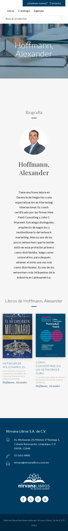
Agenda (39, 10)
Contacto (55, 3)
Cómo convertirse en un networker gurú (48, 368)
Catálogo (24, 10)
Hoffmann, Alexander (34, 168)
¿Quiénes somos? (37, 3)
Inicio (10, 10)
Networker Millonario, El (14, 365)
